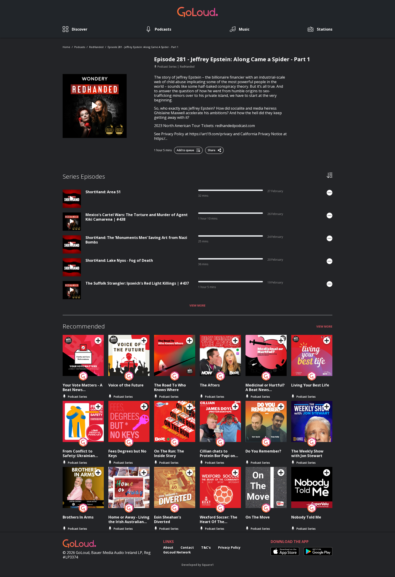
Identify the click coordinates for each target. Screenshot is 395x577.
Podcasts (79, 47)
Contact (187, 547)
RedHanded (96, 47)
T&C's (206, 547)
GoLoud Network (177, 552)
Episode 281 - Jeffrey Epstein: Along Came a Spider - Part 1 (143, 47)
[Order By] (329, 174)
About (168, 547)
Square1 (208, 565)
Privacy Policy (229, 547)
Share (212, 149)
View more (197, 305)
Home (66, 47)
